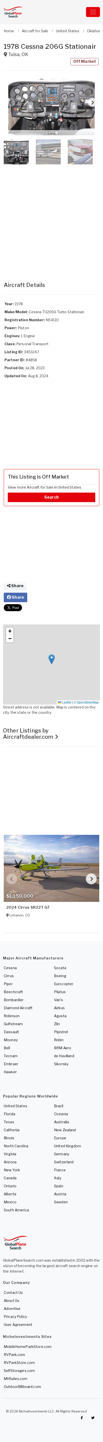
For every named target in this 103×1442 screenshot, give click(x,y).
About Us (11, 1300)
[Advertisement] (51, 217)
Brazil (58, 1106)
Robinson (12, 1016)
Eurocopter (63, 984)
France (60, 1170)
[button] (51, 106)
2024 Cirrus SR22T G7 (28, 907)
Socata (60, 968)
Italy (57, 1178)
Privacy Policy (15, 1316)
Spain (58, 1186)
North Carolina (16, 1146)
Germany (61, 1154)
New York (12, 1170)
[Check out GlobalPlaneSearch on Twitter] (93, 1418)
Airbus (59, 1008)
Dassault (11, 1032)
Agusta (60, 1016)
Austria (60, 1194)
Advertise (12, 1308)
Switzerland (64, 1162)
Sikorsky (61, 1064)
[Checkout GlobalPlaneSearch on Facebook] (82, 1418)
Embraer (11, 1064)
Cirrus (9, 976)
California (12, 1130)
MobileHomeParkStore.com (28, 1346)
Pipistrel (61, 1032)
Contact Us (13, 1292)
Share (17, 585)
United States (15, 1106)
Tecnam (11, 1056)
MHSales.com (16, 1378)
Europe (60, 1138)
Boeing (60, 976)
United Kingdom (67, 1146)
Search (51, 497)
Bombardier (14, 1000)
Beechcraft (13, 992)
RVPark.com (14, 1354)
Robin (59, 1040)
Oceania (61, 1114)
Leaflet (66, 702)
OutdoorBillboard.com (22, 1386)
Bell (7, 1048)
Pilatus (60, 992)
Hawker (10, 1072)
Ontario (10, 1186)
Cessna (10, 968)
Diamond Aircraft (18, 1008)
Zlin (57, 1024)
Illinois (9, 1138)
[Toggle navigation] (93, 12)
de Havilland (64, 1056)
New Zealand (65, 1130)
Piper (8, 984)
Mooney (11, 1040)
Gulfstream (13, 1024)
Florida (9, 1114)
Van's (58, 1000)
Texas (9, 1122)
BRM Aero (62, 1048)
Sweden (61, 1202)
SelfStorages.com (19, 1370)
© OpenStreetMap (86, 702)
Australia (61, 1122)
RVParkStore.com (19, 1362)
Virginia (10, 1154)
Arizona (10, 1162)
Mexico (10, 1202)
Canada (10, 1178)
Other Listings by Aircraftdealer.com (29, 733)
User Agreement (18, 1324)
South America (16, 1210)
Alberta (10, 1194)
